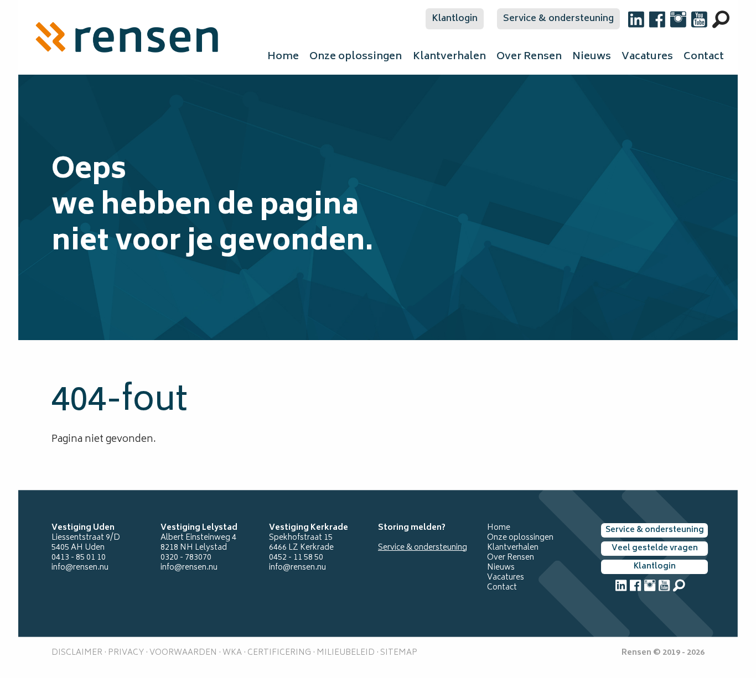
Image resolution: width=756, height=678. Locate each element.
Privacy (126, 653)
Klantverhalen (449, 57)
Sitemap (398, 653)
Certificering (279, 653)
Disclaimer (76, 653)
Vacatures (647, 57)
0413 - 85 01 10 (78, 558)
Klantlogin (455, 19)
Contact (703, 57)
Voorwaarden (182, 653)
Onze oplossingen (355, 57)
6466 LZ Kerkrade (301, 548)
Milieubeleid (346, 653)
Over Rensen (529, 57)
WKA (232, 653)
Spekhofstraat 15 (301, 538)
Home (283, 57)
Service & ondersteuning (558, 19)
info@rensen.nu (79, 568)
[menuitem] (127, 37)
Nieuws (591, 57)
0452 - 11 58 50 (296, 558)
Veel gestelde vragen (655, 548)
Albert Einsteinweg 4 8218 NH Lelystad (198, 543)
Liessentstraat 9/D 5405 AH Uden (85, 543)
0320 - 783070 (185, 558)
